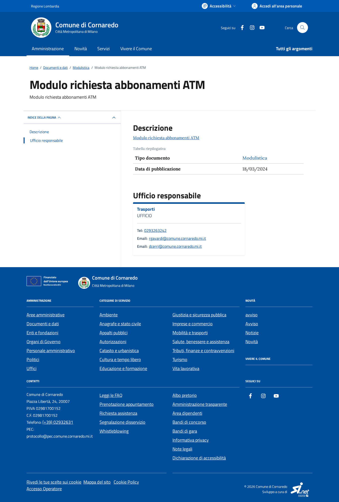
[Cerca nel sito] (302, 27)
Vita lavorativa (185, 368)
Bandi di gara (184, 431)
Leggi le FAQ (111, 395)
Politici (33, 359)
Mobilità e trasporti (190, 332)
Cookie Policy (126, 482)
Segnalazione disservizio (122, 422)
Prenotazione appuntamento (127, 404)
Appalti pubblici (114, 332)
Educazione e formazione (123, 368)
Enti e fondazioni (42, 332)
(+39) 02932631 (57, 422)
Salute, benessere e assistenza (200, 341)
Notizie (252, 332)
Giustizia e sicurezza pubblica (199, 314)
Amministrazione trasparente (199, 404)
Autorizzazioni (113, 341)
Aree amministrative (46, 314)
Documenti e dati (43, 323)
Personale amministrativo (51, 350)
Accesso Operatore (44, 488)
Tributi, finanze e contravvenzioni (203, 350)
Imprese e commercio (192, 323)
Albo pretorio (184, 395)
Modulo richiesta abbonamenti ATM (166, 137)
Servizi (103, 48)
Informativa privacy (190, 440)
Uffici (31, 368)
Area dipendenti (187, 413)
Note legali (182, 449)
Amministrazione (48, 48)
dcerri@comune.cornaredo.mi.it (175, 246)
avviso (251, 314)
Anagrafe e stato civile (120, 323)
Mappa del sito (97, 482)
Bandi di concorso (189, 422)
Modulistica (254, 158)
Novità (80, 48)
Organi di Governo (44, 341)
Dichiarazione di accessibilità (199, 458)
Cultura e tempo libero (120, 359)
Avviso (251, 323)
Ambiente (109, 314)
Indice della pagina (42, 117)
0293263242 (155, 230)
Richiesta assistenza (118, 413)
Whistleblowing (114, 431)
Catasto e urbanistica (119, 350)
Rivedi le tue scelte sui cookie (54, 482)
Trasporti (146, 209)
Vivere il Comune (136, 48)
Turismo (179, 359)
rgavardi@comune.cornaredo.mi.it (177, 238)
